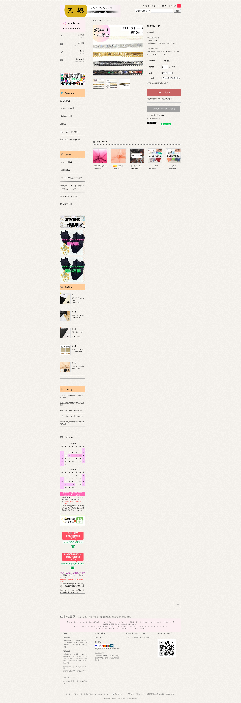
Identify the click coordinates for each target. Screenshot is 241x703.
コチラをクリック (69, 677)
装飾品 (101, 20)
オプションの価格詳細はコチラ (157, 83)
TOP (94, 20)
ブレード (109, 20)
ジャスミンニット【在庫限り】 (142, 166)
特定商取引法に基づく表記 (155, 694)
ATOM (173, 694)
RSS (167, 694)
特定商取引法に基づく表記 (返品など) (159, 99)
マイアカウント (77, 694)
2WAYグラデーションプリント (105, 166)
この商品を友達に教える (157, 115)
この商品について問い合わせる (163, 109)
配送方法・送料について (136, 694)
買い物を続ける (154, 118)
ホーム (68, 694)
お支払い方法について (119, 694)
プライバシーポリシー (102, 694)
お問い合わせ (88, 694)
